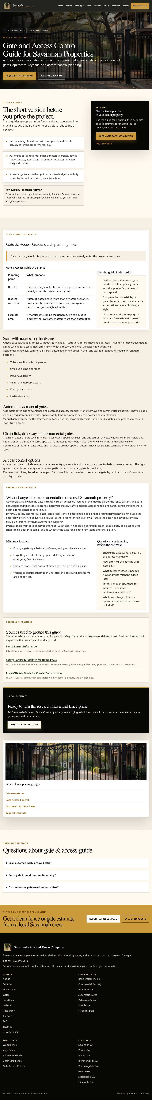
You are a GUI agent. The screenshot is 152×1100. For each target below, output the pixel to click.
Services (68, 5)
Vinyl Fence (9, 1050)
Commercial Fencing (89, 984)
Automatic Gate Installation (116, 136)
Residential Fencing (89, 979)
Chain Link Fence (12, 1060)
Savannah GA (85, 1044)
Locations (96, 5)
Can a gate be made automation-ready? (32, 875)
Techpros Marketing (139, 1093)
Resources (115, 5)
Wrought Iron (86, 1010)
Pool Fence (84, 1005)
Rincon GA (84, 1055)
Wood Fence (10, 1044)
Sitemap (7, 1026)
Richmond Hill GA (88, 1060)
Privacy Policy (10, 1032)
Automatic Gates (87, 994)
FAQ (5, 1021)
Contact (125, 5)
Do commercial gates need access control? (34, 887)
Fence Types (79, 5)
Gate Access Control (17, 800)
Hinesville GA (85, 1082)
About (60, 5)
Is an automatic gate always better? (30, 863)
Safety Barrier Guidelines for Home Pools (31, 660)
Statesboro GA (86, 1076)
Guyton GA (84, 1071)
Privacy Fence (86, 989)
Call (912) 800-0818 (51, 75)
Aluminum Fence (12, 1055)
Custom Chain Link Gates (20, 806)
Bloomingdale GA (88, 1066)
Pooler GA (84, 1050)
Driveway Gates (14, 793)
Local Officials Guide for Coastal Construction (34, 673)
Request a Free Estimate (19, 75)
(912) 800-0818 (104, 143)
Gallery (106, 5)
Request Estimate (15, 813)
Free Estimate (140, 6)
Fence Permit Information (22, 646)
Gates (88, 5)
